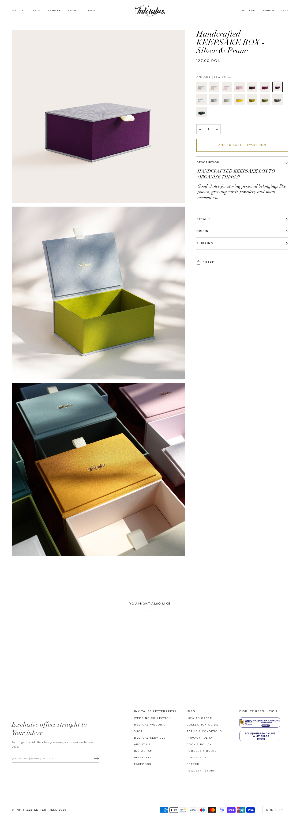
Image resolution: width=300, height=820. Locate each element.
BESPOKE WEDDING (150, 724)
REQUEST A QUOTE (202, 750)
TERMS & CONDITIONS (204, 731)
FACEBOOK (142, 764)
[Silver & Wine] (253, 88)
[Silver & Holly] (201, 113)
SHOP (138, 731)
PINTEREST (143, 757)
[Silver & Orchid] (266, 88)
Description (208, 162)
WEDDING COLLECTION (152, 718)
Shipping (204, 243)
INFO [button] (191, 711)
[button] (20, 10)
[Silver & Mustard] (240, 100)
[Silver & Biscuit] (215, 88)
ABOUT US (142, 744)
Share (208, 262)
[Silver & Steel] (215, 100)
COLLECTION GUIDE (202, 724)
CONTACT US (197, 757)
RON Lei (273, 810)
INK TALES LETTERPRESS (36, 809)
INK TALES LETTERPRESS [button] (155, 711)
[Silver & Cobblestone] (202, 88)
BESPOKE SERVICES (150, 737)
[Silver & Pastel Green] (202, 100)
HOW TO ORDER (199, 718)
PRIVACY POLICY (200, 737)
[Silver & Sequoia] (278, 100)
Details (203, 219)
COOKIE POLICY (199, 744)
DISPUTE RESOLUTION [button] (258, 711)
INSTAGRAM (143, 750)
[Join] (92, 758)
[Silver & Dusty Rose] (240, 88)
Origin (202, 231)
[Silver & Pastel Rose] (228, 88)
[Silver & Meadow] (266, 100)
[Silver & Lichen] (228, 100)
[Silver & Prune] (278, 88)
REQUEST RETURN (201, 770)
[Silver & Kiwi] (253, 100)
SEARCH (193, 764)
